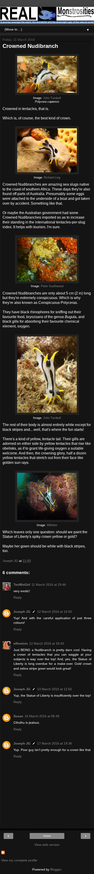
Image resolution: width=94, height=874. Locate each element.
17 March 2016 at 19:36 (54, 743)
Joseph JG (21, 611)
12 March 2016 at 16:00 (54, 611)
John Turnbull (52, 98)
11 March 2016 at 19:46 (48, 584)
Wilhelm (52, 525)
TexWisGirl (21, 584)
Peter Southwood (52, 286)
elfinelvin (20, 643)
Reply (17, 597)
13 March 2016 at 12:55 (54, 689)
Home (47, 836)
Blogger (55, 869)
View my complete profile (19, 860)
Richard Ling (52, 177)
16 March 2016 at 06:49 (42, 716)
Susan (18, 716)
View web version (47, 845)
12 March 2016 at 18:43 (46, 643)
